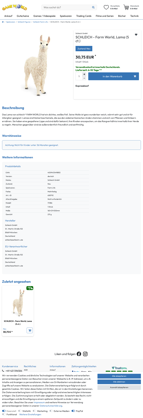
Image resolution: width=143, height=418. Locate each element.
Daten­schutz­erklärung (51, 405)
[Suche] (93, 7)
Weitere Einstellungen (30, 414)
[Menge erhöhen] (84, 74)
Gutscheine (23, 15)
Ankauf (8, 15)
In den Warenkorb (112, 76)
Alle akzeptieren (119, 376)
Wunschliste (136, 35)
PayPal (79, 411)
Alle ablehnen (119, 381)
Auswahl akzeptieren (119, 387)
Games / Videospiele (44, 15)
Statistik (26, 411)
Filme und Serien (105, 15)
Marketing (42, 411)
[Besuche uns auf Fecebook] (79, 354)
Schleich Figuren (24, 22)
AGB (26, 370)
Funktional (12, 414)
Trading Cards (83, 15)
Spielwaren (66, 15)
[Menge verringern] (84, 78)
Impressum (39, 402)
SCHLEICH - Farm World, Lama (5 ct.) (18, 322)
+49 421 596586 (13, 370)
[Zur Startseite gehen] (3, 22)
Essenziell (11, 411)
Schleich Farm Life (40, 22)
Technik (134, 15)
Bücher (122, 15)
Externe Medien (62, 411)
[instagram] (85, 354)
